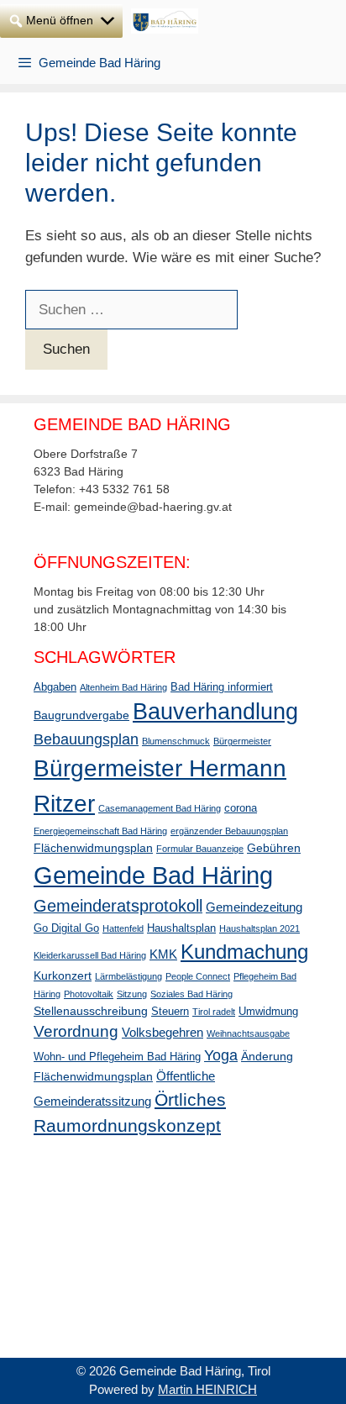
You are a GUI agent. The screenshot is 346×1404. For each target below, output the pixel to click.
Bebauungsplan (86, 739)
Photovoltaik (88, 994)
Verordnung (76, 1031)
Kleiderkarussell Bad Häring (90, 955)
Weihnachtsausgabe (248, 1033)
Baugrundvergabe (81, 715)
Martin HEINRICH (207, 1389)
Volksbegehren (162, 1032)
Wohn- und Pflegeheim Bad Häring (117, 1057)
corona (240, 808)
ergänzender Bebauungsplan (229, 831)
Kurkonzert (63, 975)
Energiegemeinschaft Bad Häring (100, 831)
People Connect (197, 976)
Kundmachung (244, 951)
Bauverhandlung (215, 711)
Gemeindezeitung (254, 907)
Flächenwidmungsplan (93, 847)
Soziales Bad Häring (191, 994)
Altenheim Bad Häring (123, 687)
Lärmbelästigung (128, 976)
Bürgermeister (242, 741)
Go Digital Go (66, 928)
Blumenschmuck (176, 741)
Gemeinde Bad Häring (153, 875)
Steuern (170, 1012)
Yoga (221, 1055)
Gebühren (274, 847)
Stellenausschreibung (91, 1011)
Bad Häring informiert (221, 687)
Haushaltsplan (181, 928)
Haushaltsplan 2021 (259, 928)
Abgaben (55, 687)
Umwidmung (268, 1012)
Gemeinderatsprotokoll (118, 906)
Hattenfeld (123, 928)
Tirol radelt (213, 1012)
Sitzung (132, 994)
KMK (163, 954)
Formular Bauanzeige (200, 849)
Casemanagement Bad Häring (159, 808)
